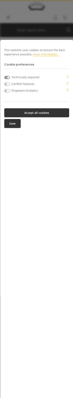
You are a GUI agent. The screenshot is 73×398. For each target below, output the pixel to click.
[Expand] (67, 76)
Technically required (25, 77)
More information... (46, 54)
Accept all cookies (36, 113)
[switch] (7, 84)
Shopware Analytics (24, 90)
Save (12, 123)
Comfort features (22, 84)
